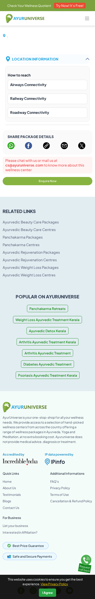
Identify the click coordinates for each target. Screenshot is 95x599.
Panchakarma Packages (23, 237)
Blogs (7, 501)
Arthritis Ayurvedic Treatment (48, 353)
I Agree (47, 593)
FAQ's (54, 481)
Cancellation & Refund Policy (71, 501)
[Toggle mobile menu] (87, 18)
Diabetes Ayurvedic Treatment (47, 364)
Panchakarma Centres (21, 244)
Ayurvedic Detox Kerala (47, 331)
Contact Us (11, 508)
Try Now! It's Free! (70, 5)
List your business (15, 526)
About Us (9, 488)
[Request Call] (86, 562)
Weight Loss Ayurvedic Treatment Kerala (47, 320)
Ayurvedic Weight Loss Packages (31, 267)
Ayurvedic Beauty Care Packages (31, 222)
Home (7, 481)
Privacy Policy (60, 488)
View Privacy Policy (54, 584)
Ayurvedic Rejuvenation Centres (30, 259)
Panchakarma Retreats (47, 308)
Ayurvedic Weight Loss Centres (29, 275)
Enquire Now (48, 181)
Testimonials (12, 494)
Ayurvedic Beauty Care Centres (29, 229)
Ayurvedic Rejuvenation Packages (31, 252)
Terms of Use (59, 494)
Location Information (35, 59)
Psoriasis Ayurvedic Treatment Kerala (47, 375)
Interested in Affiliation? (20, 532)
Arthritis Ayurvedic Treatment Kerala (47, 342)
